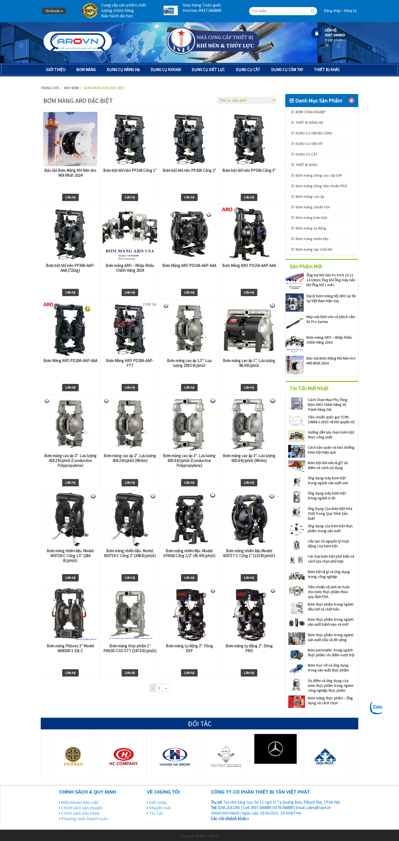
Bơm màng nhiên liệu (312, 238)
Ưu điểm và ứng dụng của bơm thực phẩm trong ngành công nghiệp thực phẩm (330, 685)
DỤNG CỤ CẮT (248, 69)
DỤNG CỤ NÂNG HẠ (123, 69)
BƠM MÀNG (86, 69)
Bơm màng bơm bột (311, 217)
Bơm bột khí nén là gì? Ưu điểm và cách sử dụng (328, 465)
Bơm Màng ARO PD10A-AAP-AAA (189, 265)
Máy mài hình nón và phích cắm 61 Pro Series (330, 319)
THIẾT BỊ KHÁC (327, 69)
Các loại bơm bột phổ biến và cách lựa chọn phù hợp (331, 559)
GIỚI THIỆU (55, 69)
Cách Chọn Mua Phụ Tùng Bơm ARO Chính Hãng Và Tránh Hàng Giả (327, 404)
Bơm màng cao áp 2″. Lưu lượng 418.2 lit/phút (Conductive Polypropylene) (70, 460)
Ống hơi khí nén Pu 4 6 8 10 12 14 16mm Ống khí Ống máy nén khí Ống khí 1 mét (330, 280)
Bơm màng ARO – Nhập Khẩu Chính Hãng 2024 (130, 268)
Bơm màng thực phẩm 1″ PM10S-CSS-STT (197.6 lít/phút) (130, 648)
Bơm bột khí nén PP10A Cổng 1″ (130, 170)
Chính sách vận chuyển (82, 807)
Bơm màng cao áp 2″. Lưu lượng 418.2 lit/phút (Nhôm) (130, 458)
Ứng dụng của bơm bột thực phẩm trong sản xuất (330, 528)
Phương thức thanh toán (84, 818)
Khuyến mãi (160, 807)
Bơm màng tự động (311, 228)
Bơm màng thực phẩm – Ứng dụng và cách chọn (330, 700)
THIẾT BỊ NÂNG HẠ (309, 122)
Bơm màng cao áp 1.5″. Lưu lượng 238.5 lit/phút (189, 363)
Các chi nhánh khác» (230, 818)
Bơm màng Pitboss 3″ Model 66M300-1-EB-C (70, 648)
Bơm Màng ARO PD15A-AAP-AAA (249, 265)
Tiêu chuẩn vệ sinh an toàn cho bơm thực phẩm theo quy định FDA (329, 591)
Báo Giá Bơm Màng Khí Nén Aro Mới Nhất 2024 (70, 173)
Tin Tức (156, 813)
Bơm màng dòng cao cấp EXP (319, 175)
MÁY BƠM (71, 87)
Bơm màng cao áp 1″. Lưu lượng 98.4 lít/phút (249, 363)
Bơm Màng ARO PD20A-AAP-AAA (70, 360)
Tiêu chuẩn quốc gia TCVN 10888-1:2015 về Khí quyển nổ (331, 419)
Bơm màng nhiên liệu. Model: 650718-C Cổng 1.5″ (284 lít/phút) (70, 555)
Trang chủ (50, 87)
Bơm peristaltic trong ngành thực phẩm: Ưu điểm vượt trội (331, 652)
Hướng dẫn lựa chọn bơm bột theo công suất (331, 434)
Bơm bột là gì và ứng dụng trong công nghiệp (329, 574)
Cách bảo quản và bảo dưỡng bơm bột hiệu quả (331, 450)
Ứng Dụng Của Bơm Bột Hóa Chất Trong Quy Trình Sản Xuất (330, 513)
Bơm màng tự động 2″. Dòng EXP (189, 648)
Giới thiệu (158, 802)
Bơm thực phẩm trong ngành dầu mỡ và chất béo (330, 607)
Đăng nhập (332, 10)
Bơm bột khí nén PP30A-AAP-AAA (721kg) (70, 268)
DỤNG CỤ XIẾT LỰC (208, 69)
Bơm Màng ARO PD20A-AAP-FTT (130, 363)
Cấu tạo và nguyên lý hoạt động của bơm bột (328, 543)
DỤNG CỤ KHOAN (166, 69)
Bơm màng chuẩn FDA (313, 207)
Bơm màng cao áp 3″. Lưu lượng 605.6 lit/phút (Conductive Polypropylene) (189, 460)
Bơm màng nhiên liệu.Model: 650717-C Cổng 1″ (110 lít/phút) (249, 553)
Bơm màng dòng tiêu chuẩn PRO (321, 185)
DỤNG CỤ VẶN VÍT (309, 143)
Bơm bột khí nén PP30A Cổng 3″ (249, 170)
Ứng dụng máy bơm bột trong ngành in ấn (327, 495)
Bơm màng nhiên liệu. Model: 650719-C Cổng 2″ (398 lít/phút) (130, 553)
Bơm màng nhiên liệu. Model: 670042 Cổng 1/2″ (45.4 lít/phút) (189, 553)
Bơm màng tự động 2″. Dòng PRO (249, 648)
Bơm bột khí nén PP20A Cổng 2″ (189, 170)
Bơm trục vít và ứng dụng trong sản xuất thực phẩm (328, 667)
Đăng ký (350, 10)
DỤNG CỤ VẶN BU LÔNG (314, 133)
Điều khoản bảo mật (80, 802)
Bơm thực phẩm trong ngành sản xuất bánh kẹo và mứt (330, 622)
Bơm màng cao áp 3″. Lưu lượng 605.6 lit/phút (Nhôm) (249, 458)
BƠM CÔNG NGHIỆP (311, 111)
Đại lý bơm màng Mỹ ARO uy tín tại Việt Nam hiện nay (331, 298)
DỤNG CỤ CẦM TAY (287, 69)
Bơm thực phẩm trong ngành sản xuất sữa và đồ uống (330, 637)
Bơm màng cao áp (310, 196)
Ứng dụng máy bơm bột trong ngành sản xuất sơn (328, 480)
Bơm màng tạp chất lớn (314, 249)
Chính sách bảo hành (80, 813)
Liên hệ (70, 197)
